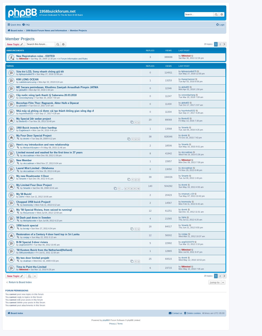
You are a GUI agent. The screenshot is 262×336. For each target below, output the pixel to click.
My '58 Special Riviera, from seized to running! (44, 209)
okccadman (28, 155)
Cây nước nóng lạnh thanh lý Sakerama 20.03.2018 (46, 95)
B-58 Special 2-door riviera (32, 242)
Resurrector (29, 213)
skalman (27, 261)
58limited (23, 59)
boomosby (28, 205)
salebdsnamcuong (27, 82)
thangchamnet (188, 79)
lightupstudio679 (26, 74)
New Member (24, 160)
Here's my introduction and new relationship (42, 144)
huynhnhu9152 (26, 113)
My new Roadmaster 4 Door (32, 176)
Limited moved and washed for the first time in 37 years (49, 152)
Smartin (185, 127)
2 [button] (220, 44)
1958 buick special (27, 225)
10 (138, 188)
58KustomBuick (26, 252)
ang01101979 (25, 245)
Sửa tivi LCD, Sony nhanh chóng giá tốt (40, 71)
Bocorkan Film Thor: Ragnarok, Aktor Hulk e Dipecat (47, 103)
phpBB (106, 320)
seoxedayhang (26, 98)
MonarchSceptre (31, 147)
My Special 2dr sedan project (33, 118)
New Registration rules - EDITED (35, 56)
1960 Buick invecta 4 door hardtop (36, 127)
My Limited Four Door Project (34, 185)
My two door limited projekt (32, 257)
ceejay (26, 237)
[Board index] (22, 12)
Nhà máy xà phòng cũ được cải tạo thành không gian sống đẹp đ (55, 110)
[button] (224, 44)
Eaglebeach (24, 130)
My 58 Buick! (23, 194)
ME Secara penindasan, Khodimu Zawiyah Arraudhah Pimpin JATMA (57, 87)
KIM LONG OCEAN (27, 79)
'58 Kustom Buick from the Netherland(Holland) (44, 250)
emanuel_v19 (187, 194)
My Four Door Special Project (33, 135)
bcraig (26, 228)
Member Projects (20, 39)
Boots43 (23, 121)
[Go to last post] (192, 56)
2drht (21, 197)
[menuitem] (26, 24)
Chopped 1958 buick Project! (33, 201)
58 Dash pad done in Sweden (33, 217)
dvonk (26, 138)
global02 (23, 105)
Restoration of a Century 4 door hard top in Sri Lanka (47, 234)
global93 (23, 90)
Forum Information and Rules (74, 59)
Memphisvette (29, 220)
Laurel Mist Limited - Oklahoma (35, 168)
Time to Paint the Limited (31, 266)
